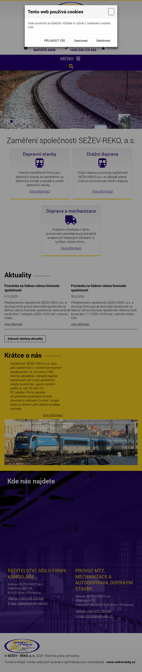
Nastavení (81, 40)
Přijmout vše (54, 40)
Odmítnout (103, 40)
